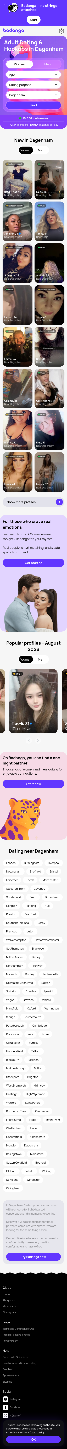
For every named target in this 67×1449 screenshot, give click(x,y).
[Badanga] (14, 31)
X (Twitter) (15, 1415)
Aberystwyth (10, 1300)
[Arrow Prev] (29, 740)
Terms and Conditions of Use (18, 1328)
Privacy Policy (10, 1340)
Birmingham (9, 1312)
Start (33, 20)
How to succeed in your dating (19, 1363)
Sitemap (7, 1381)
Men (47, 64)
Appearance (9, 1375)
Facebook (15, 1407)
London (7, 1294)
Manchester (9, 1306)
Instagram (15, 1399)
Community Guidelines (15, 1357)
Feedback (8, 1369)
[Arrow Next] (38, 740)
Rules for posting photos (16, 1334)
